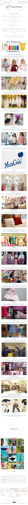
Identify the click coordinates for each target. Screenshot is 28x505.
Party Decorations (16, 480)
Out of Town (6, 480)
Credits (14, 499)
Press (25, 494)
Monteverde (17, 479)
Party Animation (11, 480)
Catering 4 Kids (15, 16)
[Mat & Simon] (14, 202)
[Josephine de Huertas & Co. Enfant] (14, 386)
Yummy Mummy (14, 22)
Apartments (10, 25)
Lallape (14, 265)
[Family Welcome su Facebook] (19, 2)
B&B (13, 25)
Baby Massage (6, 28)
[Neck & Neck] (14, 294)
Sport (16, 31)
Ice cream (25, 16)
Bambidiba (14, 247)
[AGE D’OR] (14, 405)
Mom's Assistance (14, 479)
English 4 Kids (17, 28)
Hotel (19, 25)
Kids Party (7, 479)
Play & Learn (15, 55)
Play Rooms (4, 31)
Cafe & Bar (6, 16)
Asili (2, 28)
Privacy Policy (8, 500)
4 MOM (2, 476)
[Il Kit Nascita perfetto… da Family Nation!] (14, 46)
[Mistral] (14, 220)
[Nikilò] (14, 349)
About (3, 494)
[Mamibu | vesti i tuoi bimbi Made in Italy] (14, 65)
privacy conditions (16, 491)
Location (11, 479)
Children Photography (15, 35)
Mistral (14, 228)
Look (12, 55)
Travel (17, 229)
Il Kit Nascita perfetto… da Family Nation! (14, 54)
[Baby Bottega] (14, 182)
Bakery (3, 16)
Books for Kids (11, 476)
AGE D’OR (14, 413)
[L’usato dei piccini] (14, 119)
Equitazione (21, 28)
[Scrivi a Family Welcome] (26, 2)
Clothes (20, 35)
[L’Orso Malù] (14, 330)
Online (24, 479)
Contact (10, 494)
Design (6, 229)
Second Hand (11, 31)
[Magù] (14, 160)
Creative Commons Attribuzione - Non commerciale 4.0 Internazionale (19, 503)
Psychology (24, 480)
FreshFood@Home (20, 16)
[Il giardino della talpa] (14, 368)
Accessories (6, 35)
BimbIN (14, 320)
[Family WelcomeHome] (14, 6)
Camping (16, 25)
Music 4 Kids (21, 479)
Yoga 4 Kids (14, 32)
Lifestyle (9, 55)
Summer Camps (20, 31)
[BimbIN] (14, 312)
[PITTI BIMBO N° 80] (14, 138)
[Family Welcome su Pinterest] (25, 2)
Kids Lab (24, 28)
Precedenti (12, 419)
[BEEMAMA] (14, 276)
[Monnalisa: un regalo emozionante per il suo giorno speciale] (14, 101)
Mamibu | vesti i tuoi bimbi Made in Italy (14, 72)
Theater (24, 31)
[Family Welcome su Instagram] (21, 2)
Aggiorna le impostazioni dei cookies (17, 500)
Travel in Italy (21, 229)
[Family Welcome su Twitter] (23, 2)
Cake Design (10, 16)
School (7, 31)
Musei (19, 479)
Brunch (14, 476)
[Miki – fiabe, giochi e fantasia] (14, 83)
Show (14, 31)
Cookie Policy (11, 500)
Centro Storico (23, 476)
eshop (14, 477)
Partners (17, 494)
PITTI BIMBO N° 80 (14, 146)
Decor (22, 35)
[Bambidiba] (14, 239)
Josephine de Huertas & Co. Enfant (14, 394)
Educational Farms (11, 28)
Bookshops (9, 35)
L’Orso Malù (14, 338)
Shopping (19, 55)
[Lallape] (14, 258)
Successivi (16, 419)
